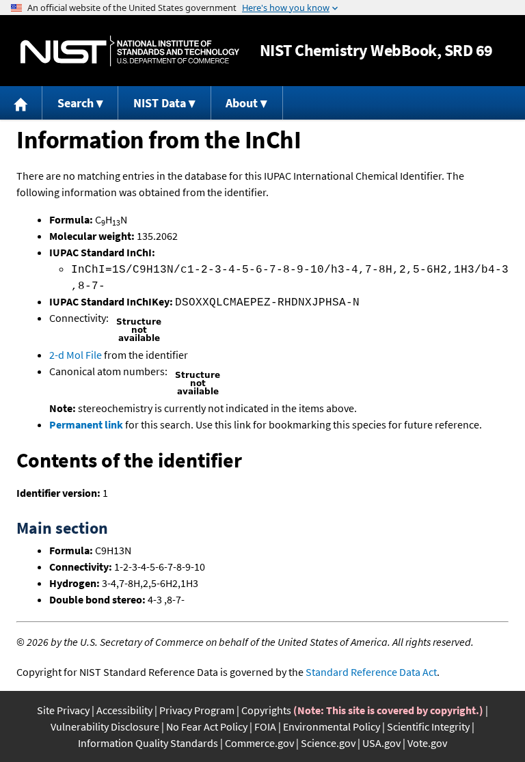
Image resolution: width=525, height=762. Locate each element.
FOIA (265, 726)
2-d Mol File (75, 355)
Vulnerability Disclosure (105, 726)
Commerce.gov (259, 743)
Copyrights (266, 710)
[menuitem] (21, 103)
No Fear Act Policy (206, 726)
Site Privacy (63, 710)
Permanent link (86, 424)
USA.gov (381, 743)
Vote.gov (427, 743)
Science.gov (328, 743)
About (242, 103)
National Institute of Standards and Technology (130, 51)
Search (75, 103)
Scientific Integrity (428, 726)
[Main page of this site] (21, 103)
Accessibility (124, 710)
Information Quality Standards (148, 743)
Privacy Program (196, 710)
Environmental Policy (331, 726)
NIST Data (159, 103)
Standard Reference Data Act (371, 672)
